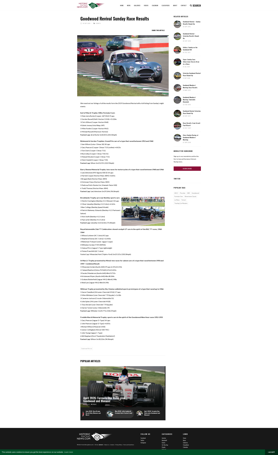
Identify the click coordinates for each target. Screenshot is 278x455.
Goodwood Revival (86, 348)
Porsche (182, 193)
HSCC (176, 193)
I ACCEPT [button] (271, 452)
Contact (112, 444)
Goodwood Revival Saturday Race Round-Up (192, 112)
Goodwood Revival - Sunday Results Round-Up (191, 22)
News (184, 440)
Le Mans (177, 200)
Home (184, 438)
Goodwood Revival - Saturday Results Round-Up (191, 36)
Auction (164, 438)
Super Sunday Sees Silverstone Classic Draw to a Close (191, 61)
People (163, 447)
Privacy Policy (118, 444)
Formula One (178, 196)
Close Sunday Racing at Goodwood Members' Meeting (190, 137)
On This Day (165, 445)
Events (98, 23)
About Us (106, 444)
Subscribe (187, 168)
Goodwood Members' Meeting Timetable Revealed (189, 99)
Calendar (185, 447)
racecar (101, 444)
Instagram (143, 442)
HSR (188, 193)
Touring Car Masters (180, 203)
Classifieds (186, 445)
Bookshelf (164, 440)
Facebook (143, 438)
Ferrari (184, 200)
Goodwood (195, 193)
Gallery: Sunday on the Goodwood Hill (190, 48)
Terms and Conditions (128, 444)
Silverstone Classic (190, 196)
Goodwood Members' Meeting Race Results (190, 86)
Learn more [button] (68, 452)
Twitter (142, 440)
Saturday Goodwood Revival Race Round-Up (192, 74)
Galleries (185, 442)
